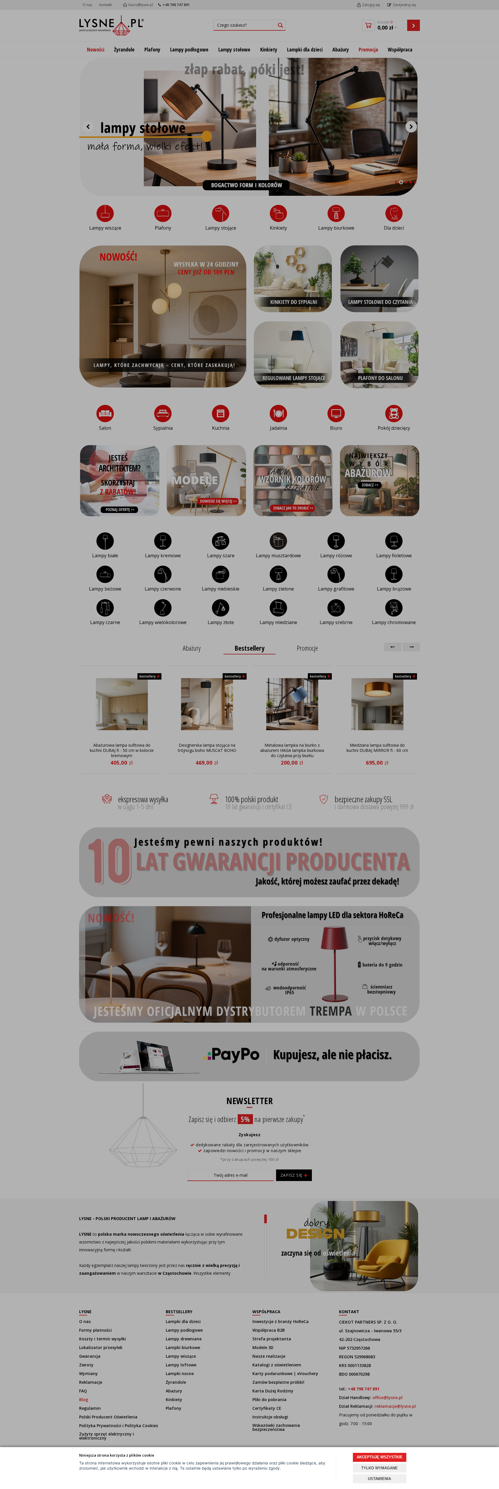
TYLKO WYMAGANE (379, 1468)
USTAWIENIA (379, 1479)
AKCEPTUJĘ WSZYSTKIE (380, 1457)
